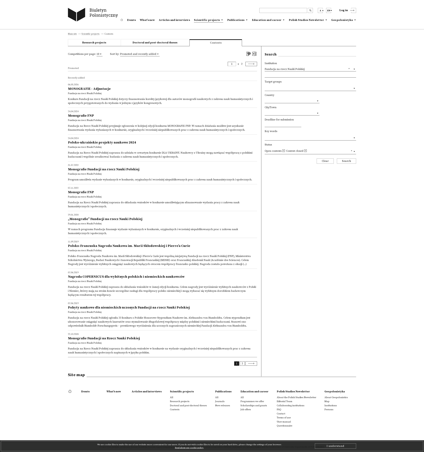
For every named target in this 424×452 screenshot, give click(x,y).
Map (326, 401)
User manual (284, 421)
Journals (220, 401)
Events (131, 20)
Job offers (245, 409)
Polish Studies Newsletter (306, 20)
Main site (72, 34)
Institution (271, 63)
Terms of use (284, 417)
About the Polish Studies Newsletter (296, 397)
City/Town (270, 107)
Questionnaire (284, 425)
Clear (325, 161)
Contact (281, 413)
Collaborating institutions (290, 405)
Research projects (94, 42)
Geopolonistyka (342, 20)
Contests (175, 409)
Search (346, 161)
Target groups (273, 81)
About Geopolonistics (336, 397)
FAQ (279, 409)
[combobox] (100, 54)
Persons (328, 409)
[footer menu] (70, 391)
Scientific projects (207, 20)
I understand (335, 446)
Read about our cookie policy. (189, 447)
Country (269, 95)
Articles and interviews (174, 20)
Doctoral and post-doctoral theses (154, 42)
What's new (147, 20)
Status (268, 144)
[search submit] (310, 10)
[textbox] (266, 87)
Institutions (330, 405)
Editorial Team (284, 401)
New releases (222, 405)
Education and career (267, 20)
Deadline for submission (279, 119)
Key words (271, 131)
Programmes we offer (252, 401)
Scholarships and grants (253, 405)
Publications (236, 20)
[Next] (251, 64)
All (171, 397)
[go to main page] (93, 15)
